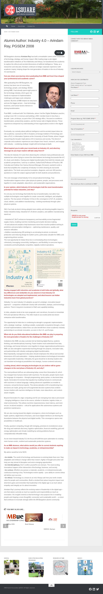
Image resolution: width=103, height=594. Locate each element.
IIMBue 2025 (10, 524)
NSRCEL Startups (49, 529)
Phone (73, 103)
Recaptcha (74, 210)
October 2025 (13, 32)
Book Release (29, 524)
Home (13, 26)
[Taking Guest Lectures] (85, 147)
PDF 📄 (59, 53)
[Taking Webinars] (85, 143)
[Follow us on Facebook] (91, 31)
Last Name (74, 95)
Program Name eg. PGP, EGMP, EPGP (83, 118)
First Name (74, 87)
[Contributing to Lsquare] (85, 146)
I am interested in (76, 139)
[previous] (5, 526)
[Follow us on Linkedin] (94, 31)
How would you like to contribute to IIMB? (84, 184)
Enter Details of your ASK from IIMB (82, 155)
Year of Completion (77, 129)
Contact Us (31, 26)
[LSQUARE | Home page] (20, 10)
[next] (63, 526)
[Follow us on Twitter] (98, 31)
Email (72, 111)
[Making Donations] (85, 144)
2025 (5, 32)
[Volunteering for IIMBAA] (85, 149)
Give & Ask (21, 26)
